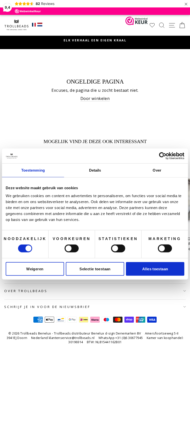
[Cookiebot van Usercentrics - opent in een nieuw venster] (162, 156)
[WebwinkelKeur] (136, 25)
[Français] (33, 25)
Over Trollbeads (26, 291)
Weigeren (34, 269)
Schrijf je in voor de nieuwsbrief (47, 307)
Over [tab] (157, 170)
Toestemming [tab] (33, 170)
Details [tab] (95, 170)
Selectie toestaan (94, 269)
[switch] (72, 248)
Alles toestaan (155, 269)
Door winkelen (95, 98)
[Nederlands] (39, 25)
